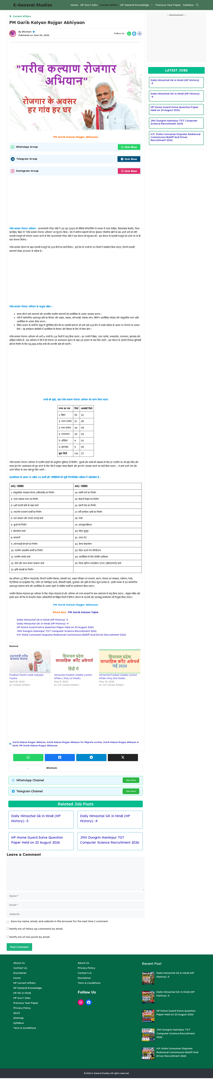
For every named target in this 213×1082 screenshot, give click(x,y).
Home (74, 5)
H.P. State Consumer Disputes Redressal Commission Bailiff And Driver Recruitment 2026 (71, 634)
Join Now (130, 147)
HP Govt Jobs (89, 5)
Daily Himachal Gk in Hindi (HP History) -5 (42, 619)
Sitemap (18, 1017)
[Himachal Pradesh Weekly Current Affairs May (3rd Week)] (119, 661)
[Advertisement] (75, 202)
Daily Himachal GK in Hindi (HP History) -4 (43, 623)
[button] (197, 5)
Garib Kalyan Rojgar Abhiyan (28, 742)
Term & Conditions (24, 1027)
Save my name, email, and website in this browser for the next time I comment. (59, 921)
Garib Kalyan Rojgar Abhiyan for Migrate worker (74, 742)
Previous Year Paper (168, 5)
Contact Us (20, 967)
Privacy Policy (22, 1007)
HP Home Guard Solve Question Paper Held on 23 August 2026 (55, 627)
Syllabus (188, 5)
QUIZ (16, 1012)
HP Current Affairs (24, 982)
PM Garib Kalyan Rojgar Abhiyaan (38, 745)
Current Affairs (109, 5)
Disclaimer (19, 972)
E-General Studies (32, 5)
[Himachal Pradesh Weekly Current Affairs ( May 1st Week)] (75, 661)
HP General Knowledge (134, 5)
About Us (19, 962)
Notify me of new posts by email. (29, 936)
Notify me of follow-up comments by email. (36, 928)
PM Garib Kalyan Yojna (83, 612)
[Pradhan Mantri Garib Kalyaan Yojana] (30, 661)
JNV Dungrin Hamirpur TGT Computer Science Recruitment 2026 (57, 631)
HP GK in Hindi (22, 992)
